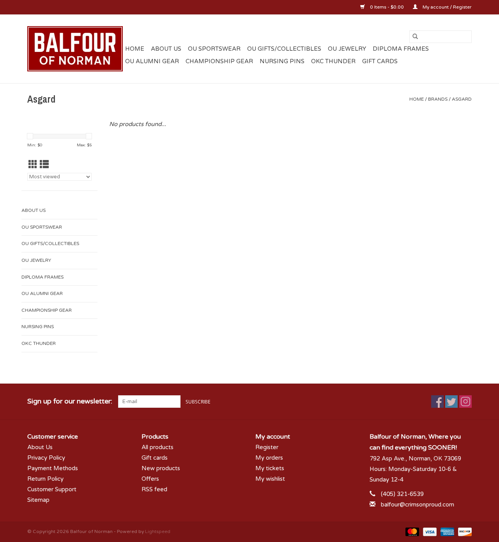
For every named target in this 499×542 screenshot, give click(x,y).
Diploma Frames (401, 48)
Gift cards (380, 61)
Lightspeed (157, 531)
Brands (438, 99)
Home (134, 48)
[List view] (44, 165)
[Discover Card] (463, 531)
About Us (166, 48)
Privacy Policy (46, 457)
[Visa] (429, 531)
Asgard (462, 99)
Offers (150, 478)
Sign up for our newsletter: (69, 401)
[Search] (415, 36)
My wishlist (270, 478)
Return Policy (45, 478)
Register (266, 447)
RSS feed (154, 489)
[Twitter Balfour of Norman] (451, 401)
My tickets (269, 468)
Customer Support (51, 489)
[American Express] (446, 531)
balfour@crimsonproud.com (417, 504)
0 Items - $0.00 (387, 7)
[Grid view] (32, 165)
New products (161, 468)
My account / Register (446, 7)
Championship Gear (219, 61)
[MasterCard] (411, 531)
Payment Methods (52, 468)
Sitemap (38, 499)
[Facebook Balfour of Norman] (437, 401)
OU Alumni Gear (152, 61)
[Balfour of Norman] (75, 48)
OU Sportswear (214, 48)
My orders (269, 457)
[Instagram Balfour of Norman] (465, 401)
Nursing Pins (282, 61)
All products (157, 447)
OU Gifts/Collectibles (284, 48)
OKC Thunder (333, 61)
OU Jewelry (347, 48)
